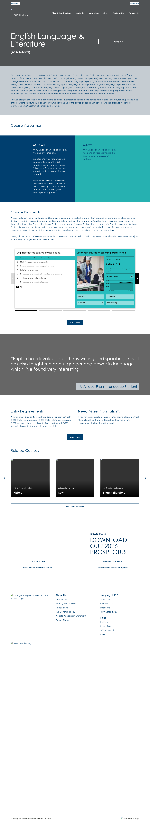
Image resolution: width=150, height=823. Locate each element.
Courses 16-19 (107, 604)
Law (61, 492)
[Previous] (4, 477)
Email (103, 634)
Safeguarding (62, 608)
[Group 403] (130, 818)
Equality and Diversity (66, 604)
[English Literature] (119, 478)
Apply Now (105, 599)
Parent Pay (105, 626)
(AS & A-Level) (20, 52)
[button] (85, 13)
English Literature (114, 492)
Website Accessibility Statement (71, 616)
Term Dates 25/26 (108, 612)
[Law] (75, 478)
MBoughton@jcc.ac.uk (103, 423)
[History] (30, 478)
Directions (105, 608)
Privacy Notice (63, 620)
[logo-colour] (26, 13)
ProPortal (104, 622)
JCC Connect (107, 630)
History (18, 492)
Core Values (61, 599)
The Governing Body (65, 612)
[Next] (145, 477)
